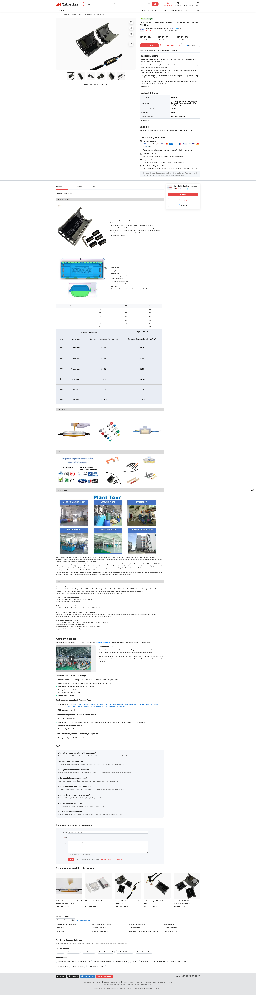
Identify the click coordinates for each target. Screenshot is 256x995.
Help (164, 10)
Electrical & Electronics (69, 14)
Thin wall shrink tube (170, 928)
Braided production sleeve (172, 931)
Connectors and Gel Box (99, 928)
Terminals (61, 952)
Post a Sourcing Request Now (111, 859)
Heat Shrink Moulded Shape (117, 707)
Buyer (154, 10)
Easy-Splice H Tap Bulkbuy (96, 966)
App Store (61, 976)
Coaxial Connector (73, 952)
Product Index (162, 982)
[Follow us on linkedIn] (199, 976)
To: (66, 837)
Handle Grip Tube (117, 704)
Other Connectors (88, 952)
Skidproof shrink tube (134, 928)
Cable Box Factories (121, 961)
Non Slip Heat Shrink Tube (102, 704)
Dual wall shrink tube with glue (101, 924)
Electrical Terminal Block (144, 952)
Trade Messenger (87, 976)
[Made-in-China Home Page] (67, 4)
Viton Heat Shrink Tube (144, 704)
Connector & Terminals (85, 14)
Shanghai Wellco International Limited (156, 29)
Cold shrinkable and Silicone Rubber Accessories (143, 931)
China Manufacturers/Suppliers (112, 982)
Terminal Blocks (99, 14)
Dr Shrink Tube (85, 707)
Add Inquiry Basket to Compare (96, 84)
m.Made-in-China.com (133, 984)
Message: (64, 843)
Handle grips (60, 931)
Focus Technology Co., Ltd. (114, 988)
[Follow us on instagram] (190, 976)
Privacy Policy (158, 988)
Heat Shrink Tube (75, 704)
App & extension (176, 10)
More (58, 970)
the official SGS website (103, 642)
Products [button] (88, 4)
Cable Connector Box (158, 961)
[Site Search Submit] (155, 4)
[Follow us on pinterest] (196, 976)
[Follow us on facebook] (184, 976)
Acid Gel (171, 961)
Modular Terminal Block (106, 952)
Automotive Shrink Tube (99, 707)
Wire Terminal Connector (124, 952)
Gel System (144, 961)
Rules (198, 10)
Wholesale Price (140, 982)
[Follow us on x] (187, 976)
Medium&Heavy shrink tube (100, 931)
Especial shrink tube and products (66, 924)
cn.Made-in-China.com (147, 984)
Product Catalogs (84, 920)
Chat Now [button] (191, 45)
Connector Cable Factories (102, 961)
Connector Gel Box (130, 704)
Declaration (149, 988)
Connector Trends (78, 966)
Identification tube (169, 924)
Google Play (73, 976)
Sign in (198, 5)
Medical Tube (60, 928)
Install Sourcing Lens (105, 976)
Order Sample (174, 50)
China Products (97, 982)
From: (65, 832)
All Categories (63, 10)
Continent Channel (151, 982)
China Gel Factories (84, 961)
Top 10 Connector (63, 966)
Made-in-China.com (119, 984)
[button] (149, 4)
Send (71, 859)
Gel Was (134, 961)
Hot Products (87, 982)
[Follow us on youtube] (193, 976)
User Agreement (139, 988)
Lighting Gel (182, 961)
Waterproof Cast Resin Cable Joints (96, 901)
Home (58, 14)
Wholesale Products (128, 982)
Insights (170, 982)
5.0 (176, 189)
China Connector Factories (66, 961)
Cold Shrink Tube (87, 704)
